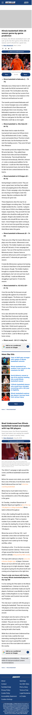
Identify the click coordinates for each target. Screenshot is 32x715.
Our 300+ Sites (24, 684)
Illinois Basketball (11, 409)
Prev (6, 74)
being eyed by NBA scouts (21, 555)
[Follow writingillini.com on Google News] (28, 346)
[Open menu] (3, 2)
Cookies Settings (6, 699)
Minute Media (10, 703)
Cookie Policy (5, 693)
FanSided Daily (6, 687)
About (3, 681)
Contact (3, 684)
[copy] (12, 48)
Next (25, 74)
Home (3, 409)
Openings (23, 681)
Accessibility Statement (9, 696)
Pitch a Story (24, 687)
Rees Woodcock (8, 45)
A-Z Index (23, 696)
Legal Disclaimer (25, 693)
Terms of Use (24, 690)
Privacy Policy (5, 690)
